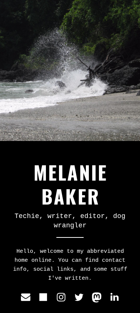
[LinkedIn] (114, 297)
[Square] (43, 297)
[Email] (25, 297)
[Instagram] (61, 297)
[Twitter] (79, 297)
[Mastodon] (96, 297)
